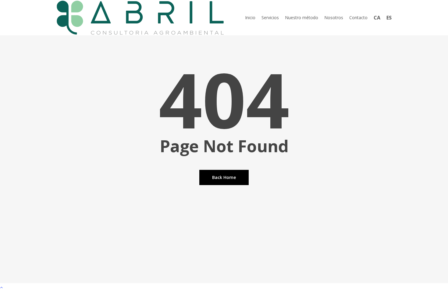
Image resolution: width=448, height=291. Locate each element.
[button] (224, 287)
